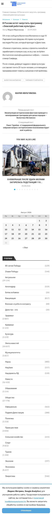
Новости (8, 379)
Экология (27, 461)
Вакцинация (27, 298)
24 (6, 238)
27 (26, 238)
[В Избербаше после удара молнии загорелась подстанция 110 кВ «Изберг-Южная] (26, 160)
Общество (9, 397)
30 (46, 238)
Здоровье (9, 315)
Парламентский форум (34, 80)
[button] (5, 167)
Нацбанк (27, 367)
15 (39, 229)
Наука (27, 362)
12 (19, 229)
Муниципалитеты (12, 352)
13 (26, 229)
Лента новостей (12, 343)
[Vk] (40, 3)
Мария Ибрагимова (16, 30)
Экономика (10, 467)
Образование (11, 388)
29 (39, 238)
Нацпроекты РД (27, 373)
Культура (9, 334)
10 (6, 229)
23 (46, 234)
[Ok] (45, 3)
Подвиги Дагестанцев (27, 412)
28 (33, 238)
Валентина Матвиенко (12, 80)
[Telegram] (43, 3)
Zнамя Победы (27, 271)
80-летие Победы (27, 266)
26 (19, 238)
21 (33, 234)
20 (26, 234)
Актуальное (10, 277)
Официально (27, 407)
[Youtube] (37, 3)
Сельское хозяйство (27, 437)
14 (33, 229)
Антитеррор (27, 286)
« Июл (25, 247)
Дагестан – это (27, 310)
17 (6, 234)
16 (46, 229)
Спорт (7, 443)
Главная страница (9, 12)
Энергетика (27, 476)
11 (12, 229)
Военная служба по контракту (27, 304)
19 (19, 234)
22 (39, 234)
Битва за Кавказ (27, 292)
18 (12, 234)
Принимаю (26, 511)
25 (12, 238)
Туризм (8, 452)
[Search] (49, 3)
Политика (9, 418)
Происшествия (11, 427)
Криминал (9, 325)
